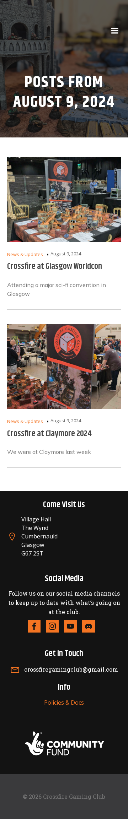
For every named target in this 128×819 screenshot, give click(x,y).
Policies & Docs (64, 702)
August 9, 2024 (65, 253)
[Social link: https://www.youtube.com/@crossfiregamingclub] (73, 626)
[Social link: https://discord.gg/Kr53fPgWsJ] (91, 626)
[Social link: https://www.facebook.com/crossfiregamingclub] (37, 626)
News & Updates (25, 254)
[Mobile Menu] (115, 31)
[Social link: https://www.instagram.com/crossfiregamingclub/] (55, 626)
